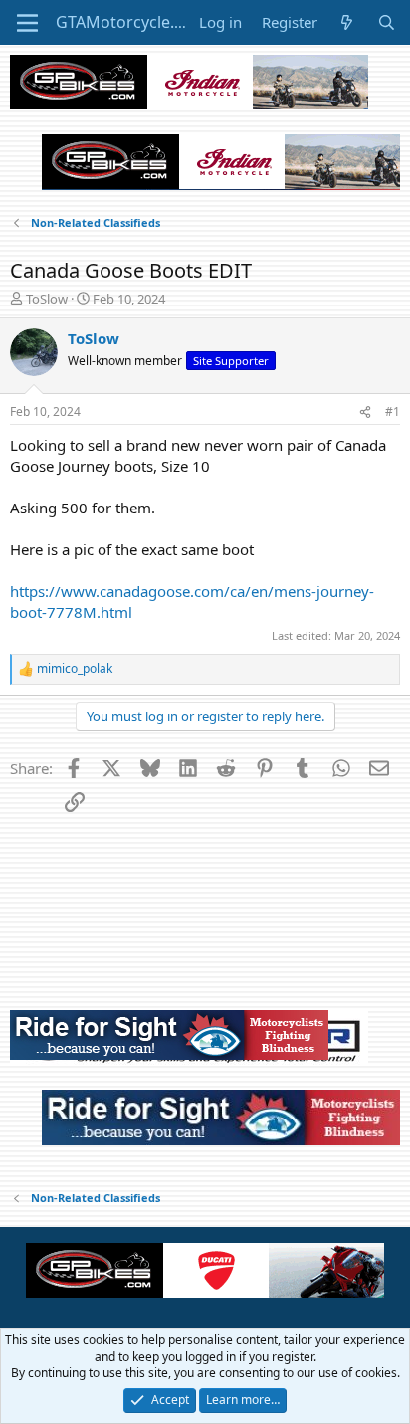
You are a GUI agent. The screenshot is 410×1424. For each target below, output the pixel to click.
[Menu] (27, 23)
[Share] (365, 412)
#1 (392, 411)
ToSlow (47, 298)
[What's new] (346, 22)
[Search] (386, 22)
